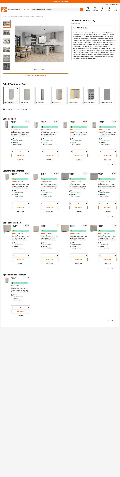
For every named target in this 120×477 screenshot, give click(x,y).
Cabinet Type (9, 109)
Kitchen (10, 16)
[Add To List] (26, 121)
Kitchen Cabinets (19, 16)
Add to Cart (20, 155)
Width (18, 109)
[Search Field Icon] (81, 9)
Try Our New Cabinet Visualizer (36, 75)
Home (4, 16)
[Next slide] (115, 164)
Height (25, 109)
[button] (94, 28)
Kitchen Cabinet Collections (34, 16)
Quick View (20, 159)
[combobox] (55, 9)
